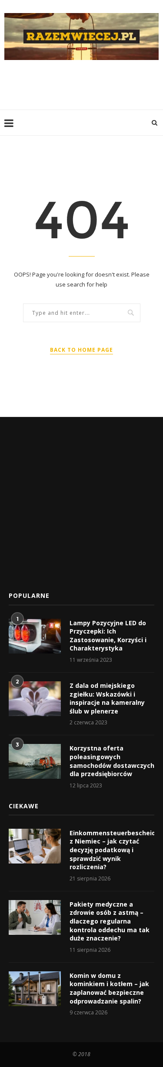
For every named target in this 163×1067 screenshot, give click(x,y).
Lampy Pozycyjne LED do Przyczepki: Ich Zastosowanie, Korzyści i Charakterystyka (108, 636)
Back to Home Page (81, 349)
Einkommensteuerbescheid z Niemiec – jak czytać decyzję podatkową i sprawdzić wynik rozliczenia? (112, 850)
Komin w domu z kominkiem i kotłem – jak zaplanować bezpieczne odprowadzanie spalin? (109, 988)
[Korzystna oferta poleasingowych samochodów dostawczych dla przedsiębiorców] (35, 761)
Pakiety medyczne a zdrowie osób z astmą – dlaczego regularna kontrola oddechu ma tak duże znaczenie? (110, 921)
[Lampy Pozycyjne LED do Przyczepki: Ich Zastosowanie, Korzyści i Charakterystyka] (35, 636)
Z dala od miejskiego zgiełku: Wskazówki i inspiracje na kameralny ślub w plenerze (107, 698)
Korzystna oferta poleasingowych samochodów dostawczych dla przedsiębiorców (112, 761)
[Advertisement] (83, 84)
